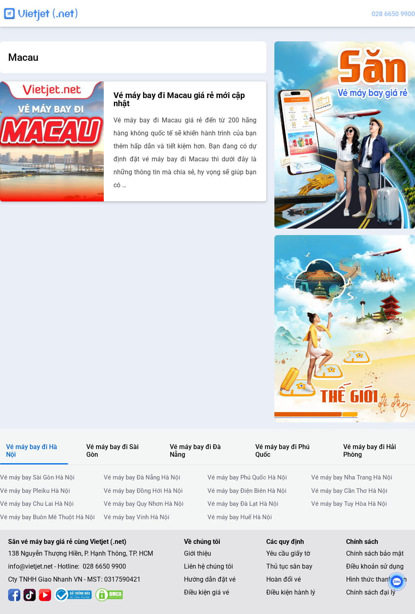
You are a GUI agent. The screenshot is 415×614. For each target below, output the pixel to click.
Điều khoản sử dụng (375, 566)
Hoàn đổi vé (283, 579)
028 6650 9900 (393, 14)
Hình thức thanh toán (376, 579)
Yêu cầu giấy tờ (288, 553)
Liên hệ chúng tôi (208, 566)
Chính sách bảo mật (375, 553)
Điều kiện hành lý (290, 592)
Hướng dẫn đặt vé (209, 579)
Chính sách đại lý (371, 592)
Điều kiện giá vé (206, 592)
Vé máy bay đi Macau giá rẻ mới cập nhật (179, 99)
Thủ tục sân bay (289, 566)
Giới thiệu (197, 553)
